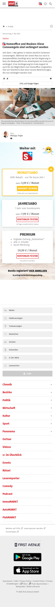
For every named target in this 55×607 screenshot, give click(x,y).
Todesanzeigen (15, 326)
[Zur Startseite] (4, 26)
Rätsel (6, 470)
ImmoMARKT (10, 501)
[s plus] (40, 4)
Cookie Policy (39, 581)
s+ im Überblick (12, 455)
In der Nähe (14, 358)
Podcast (7, 494)
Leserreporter (11, 478)
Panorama (9, 431)
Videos (7, 447)
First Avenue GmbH (31, 592)
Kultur (6, 415)
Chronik (7, 384)
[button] (51, 26)
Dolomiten (13, 350)
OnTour (7, 439)
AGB (16, 581)
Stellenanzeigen (16, 318)
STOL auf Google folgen (29, 84)
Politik (10, 26)
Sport (6, 423)
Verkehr (12, 342)
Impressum (7, 581)
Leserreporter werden (33, 528)
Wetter (12, 310)
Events (7, 462)
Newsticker (13, 334)
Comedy (8, 486)
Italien (6, 38)
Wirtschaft (9, 408)
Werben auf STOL (13, 528)
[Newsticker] (45, 4)
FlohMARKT (9, 517)
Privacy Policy (25, 581)
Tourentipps (11, 532)
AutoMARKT (10, 509)
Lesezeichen (14, 365)
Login (28, 373)
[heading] (27, 45)
